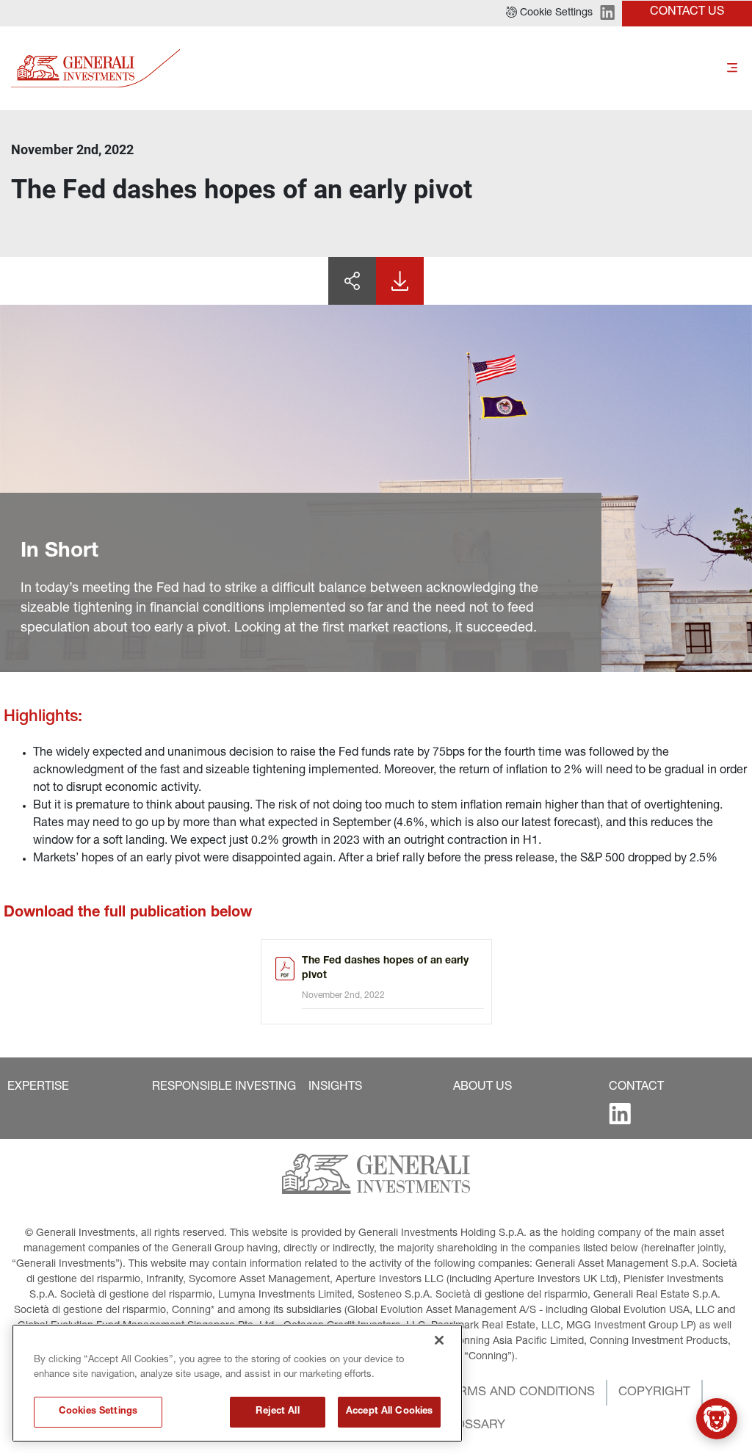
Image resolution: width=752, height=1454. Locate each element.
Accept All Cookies (389, 1412)
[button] (549, 13)
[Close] (439, 1340)
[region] (237, 1383)
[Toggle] (732, 68)
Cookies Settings (98, 1412)
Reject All (277, 1412)
